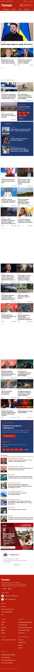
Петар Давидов (22, 624)
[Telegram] (9, 589)
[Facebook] (2, 588)
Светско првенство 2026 (8, 639)
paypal (21, 118)
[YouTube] (4, 589)
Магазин (3, 627)
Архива (3, 633)
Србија (14, 9)
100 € (24, 115)
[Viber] (11, 589)
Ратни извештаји (23, 636)
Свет (20, 9)
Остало (20, 647)
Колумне (26, 9)
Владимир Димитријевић (25, 622)
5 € (20, 112)
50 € (20, 115)
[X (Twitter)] (6, 588)
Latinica (25, 1)
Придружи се (27, 5)
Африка (20, 645)
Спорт (3, 636)
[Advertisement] (17, 17)
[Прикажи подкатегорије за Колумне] (31, 9)
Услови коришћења (6, 612)
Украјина (20, 639)
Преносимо (21, 633)
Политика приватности (7, 609)
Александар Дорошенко (25, 627)
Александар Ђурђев (24, 630)
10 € (24, 112)
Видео (3, 630)
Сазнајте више (8, 436)
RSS (2, 614)
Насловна (6, 9)
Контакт (31, 1)
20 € (28, 112)
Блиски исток (22, 642)
